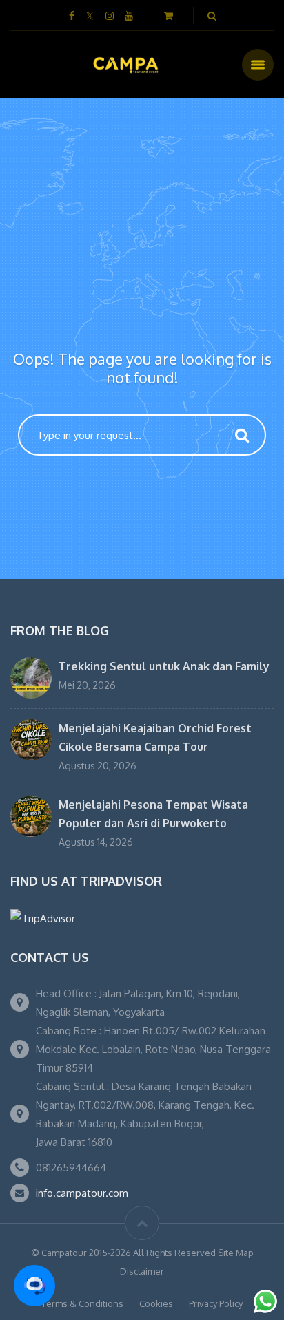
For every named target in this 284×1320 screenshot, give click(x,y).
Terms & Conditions (82, 1303)
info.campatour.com (82, 1193)
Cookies (156, 1303)
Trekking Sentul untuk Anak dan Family (164, 666)
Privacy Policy (216, 1303)
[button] (34, 1285)
